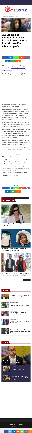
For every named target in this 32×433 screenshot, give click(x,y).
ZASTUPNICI (25, 198)
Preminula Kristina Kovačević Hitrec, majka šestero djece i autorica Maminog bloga (20, 331)
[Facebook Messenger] (10, 57)
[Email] (13, 61)
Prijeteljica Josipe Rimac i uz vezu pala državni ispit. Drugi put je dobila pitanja (15, 249)
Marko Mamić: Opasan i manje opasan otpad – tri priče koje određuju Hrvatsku (19, 296)
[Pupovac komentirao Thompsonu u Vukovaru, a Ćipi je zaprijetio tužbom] (5, 313)
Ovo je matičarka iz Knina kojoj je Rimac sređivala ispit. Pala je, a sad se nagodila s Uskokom (15, 274)
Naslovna (7, 14)
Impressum (20, 424)
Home (2, 14)
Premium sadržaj (14, 302)
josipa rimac (18, 198)
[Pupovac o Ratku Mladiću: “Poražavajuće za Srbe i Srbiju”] (5, 322)
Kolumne (14, 366)
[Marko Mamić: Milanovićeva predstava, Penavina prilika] (6, 369)
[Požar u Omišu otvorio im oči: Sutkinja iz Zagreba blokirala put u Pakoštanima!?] (5, 305)
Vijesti (11, 328)
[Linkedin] (7, 61)
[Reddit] (21, 57)
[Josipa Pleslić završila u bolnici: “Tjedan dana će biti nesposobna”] (16, 213)
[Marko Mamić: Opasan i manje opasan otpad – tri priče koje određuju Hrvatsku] (5, 296)
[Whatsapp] (16, 57)
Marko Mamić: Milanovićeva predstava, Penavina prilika (18, 368)
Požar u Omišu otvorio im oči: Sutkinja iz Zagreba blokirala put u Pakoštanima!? (20, 304)
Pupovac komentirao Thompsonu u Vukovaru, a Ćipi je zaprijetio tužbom (19, 313)
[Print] (18, 61)
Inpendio (18, 426)
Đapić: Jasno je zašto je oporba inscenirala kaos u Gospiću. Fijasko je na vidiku (20, 378)
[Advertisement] (16, 92)
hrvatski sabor (9, 198)
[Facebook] (5, 57)
